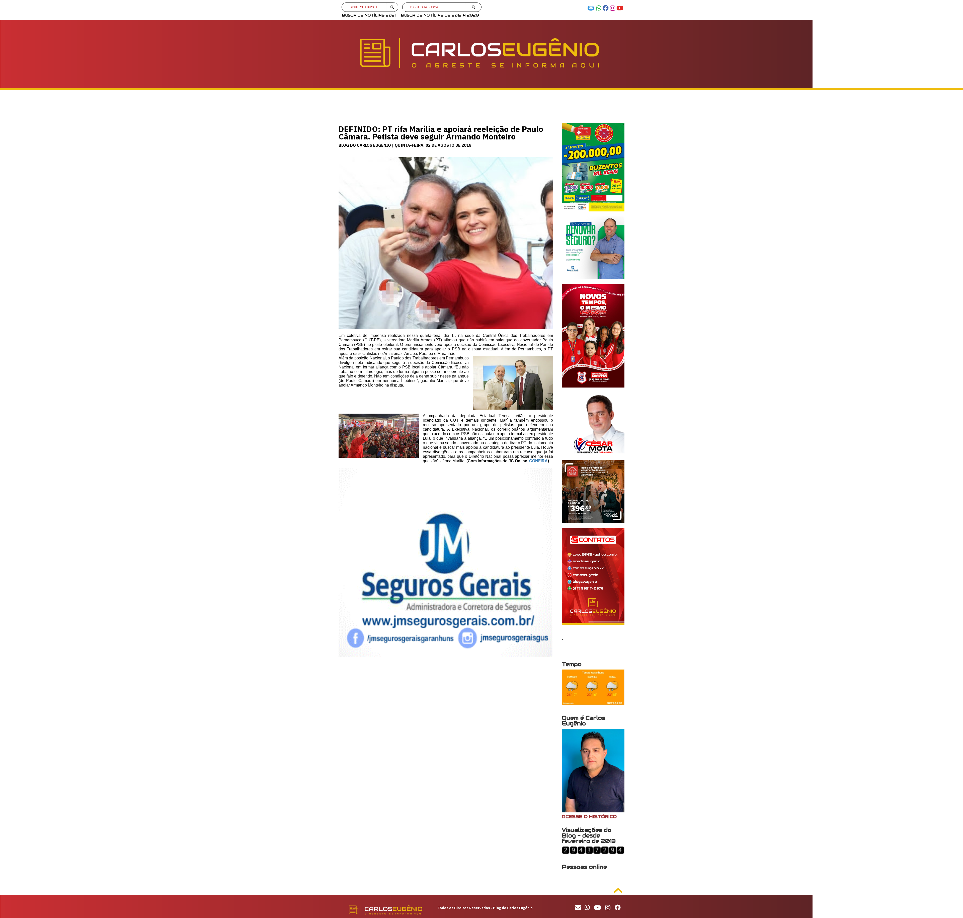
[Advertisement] (446, 703)
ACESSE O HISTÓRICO (589, 816)
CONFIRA (538, 461)
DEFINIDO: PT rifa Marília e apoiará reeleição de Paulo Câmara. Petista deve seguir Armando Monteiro (441, 132)
